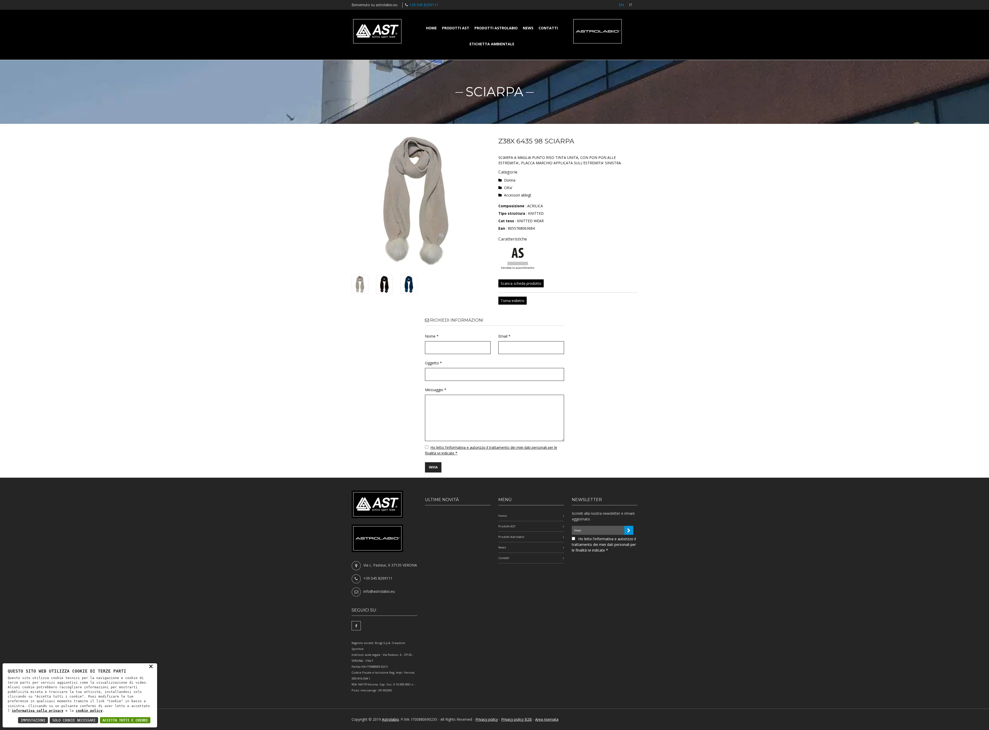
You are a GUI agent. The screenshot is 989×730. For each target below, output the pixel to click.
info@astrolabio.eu (379, 591)
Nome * (432, 336)
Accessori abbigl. (518, 195)
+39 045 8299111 (423, 4)
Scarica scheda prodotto (521, 283)
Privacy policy (486, 719)
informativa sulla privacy (37, 710)
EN (621, 4)
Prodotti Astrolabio (496, 27)
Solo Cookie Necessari (74, 720)
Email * (504, 336)
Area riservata (546, 719)
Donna (509, 180)
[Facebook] (356, 625)
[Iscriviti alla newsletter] (628, 530)
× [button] (151, 666)
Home (431, 27)
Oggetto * (433, 362)
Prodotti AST (455, 27)
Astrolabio (390, 719)
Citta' (508, 187)
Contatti (548, 27)
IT (630, 4)
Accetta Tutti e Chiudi (125, 720)
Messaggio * (435, 389)
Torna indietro (512, 300)
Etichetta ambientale (492, 43)
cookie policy (89, 710)
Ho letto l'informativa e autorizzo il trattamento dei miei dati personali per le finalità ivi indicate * (604, 544)
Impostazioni (33, 720)
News (528, 27)
